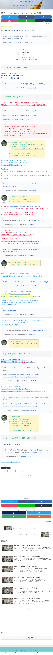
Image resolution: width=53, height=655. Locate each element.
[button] (49, 327)
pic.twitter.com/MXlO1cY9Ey (29, 406)
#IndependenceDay (8, 377)
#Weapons (6, 406)
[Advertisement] (26, 486)
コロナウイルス (12, 471)
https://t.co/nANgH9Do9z (15, 404)
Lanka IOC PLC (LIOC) (17, 232)
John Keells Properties (19, 320)
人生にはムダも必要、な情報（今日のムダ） (27, 59)
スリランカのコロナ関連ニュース (24, 52)
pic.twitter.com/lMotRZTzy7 (33, 452)
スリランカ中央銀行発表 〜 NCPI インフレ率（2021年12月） (29, 149)
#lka (22, 374)
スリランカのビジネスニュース (23, 55)
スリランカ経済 (47, 471)
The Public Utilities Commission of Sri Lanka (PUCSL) (24, 206)
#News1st (37, 374)
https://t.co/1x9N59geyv (34, 220)
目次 (24, 49)
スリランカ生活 (20, 471)
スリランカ (5, 471)
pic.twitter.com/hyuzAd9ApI (14, 38)
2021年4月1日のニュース (13, 304)
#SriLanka (26, 374)
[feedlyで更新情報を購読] (14, 516)
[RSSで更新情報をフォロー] (39, 516)
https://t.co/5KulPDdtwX (9, 310)
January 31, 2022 (27, 42)
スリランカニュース (6, 468)
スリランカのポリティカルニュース (25, 57)
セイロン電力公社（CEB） (11, 243)
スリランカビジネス (38, 471)
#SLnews (31, 374)
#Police (35, 377)
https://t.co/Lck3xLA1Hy (38, 84)
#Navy (25, 377)
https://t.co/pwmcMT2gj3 (41, 282)
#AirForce (30, 377)
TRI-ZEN (16, 322)
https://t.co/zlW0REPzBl (9, 186)
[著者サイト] (14, 512)
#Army (21, 377)
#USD (19, 406)
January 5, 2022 (26, 456)
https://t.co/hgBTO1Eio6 (10, 251)
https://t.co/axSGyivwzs (14, 374)
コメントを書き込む (26, 638)
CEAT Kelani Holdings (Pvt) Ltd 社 (19, 294)
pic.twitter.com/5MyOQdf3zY (33, 115)
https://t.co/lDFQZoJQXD (18, 115)
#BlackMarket (13, 406)
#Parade (16, 377)
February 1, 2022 (32, 88)
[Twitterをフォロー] (39, 512)
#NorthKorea (44, 404)
